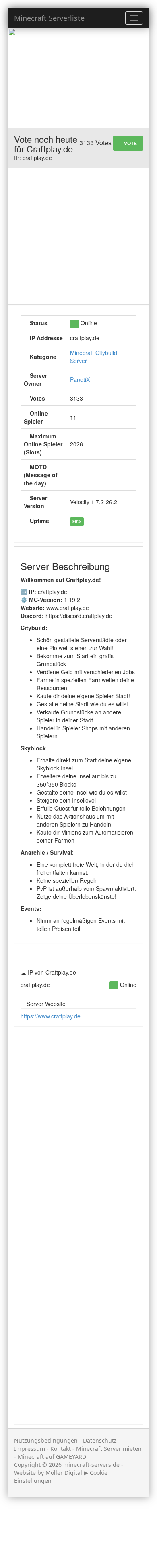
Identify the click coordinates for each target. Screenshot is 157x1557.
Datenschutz (100, 1440)
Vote (130, 143)
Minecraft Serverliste (49, 18)
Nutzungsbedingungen (46, 1440)
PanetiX (80, 379)
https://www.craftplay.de (51, 1016)
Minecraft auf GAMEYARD (52, 1456)
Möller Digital (63, 1472)
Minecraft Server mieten (109, 1448)
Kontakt (60, 1448)
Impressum (29, 1448)
